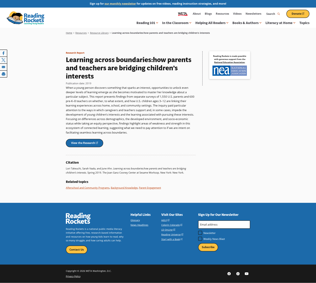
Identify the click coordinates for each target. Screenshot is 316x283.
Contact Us (76, 249)
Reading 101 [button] (145, 23)
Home (69, 32)
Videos (237, 13)
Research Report (75, 52)
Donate (300, 15)
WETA (183, 13)
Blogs (208, 13)
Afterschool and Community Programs (87, 187)
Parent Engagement (150, 187)
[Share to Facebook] (3, 53)
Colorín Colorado (171, 225)
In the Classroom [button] (175, 23)
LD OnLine (168, 229)
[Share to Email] (3, 67)
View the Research (87, 144)
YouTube (246, 273)
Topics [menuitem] (304, 23)
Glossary (135, 220)
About (197, 13)
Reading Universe (172, 234)
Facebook (229, 273)
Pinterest (237, 273)
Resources (222, 13)
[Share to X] (3, 60)
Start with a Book (171, 239)
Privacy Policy (73, 276)
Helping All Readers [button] (210, 23)
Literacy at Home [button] (278, 23)
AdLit (165, 220)
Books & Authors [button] (245, 23)
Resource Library (99, 32)
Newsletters (253, 13)
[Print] (3, 74)
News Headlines (139, 225)
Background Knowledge (124, 187)
